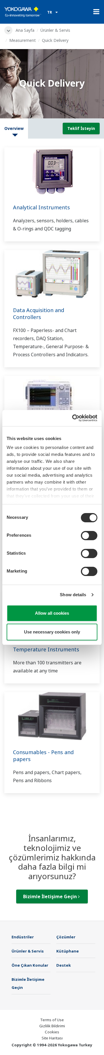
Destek (63, 965)
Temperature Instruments (46, 649)
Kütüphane (67, 951)
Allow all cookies (52, 613)
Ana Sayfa (25, 30)
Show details (73, 594)
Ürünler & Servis (55, 30)
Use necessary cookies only (52, 631)
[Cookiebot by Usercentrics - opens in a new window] (73, 418)
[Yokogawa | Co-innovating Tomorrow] (22, 12)
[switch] (89, 535)
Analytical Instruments (41, 207)
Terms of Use (52, 1019)
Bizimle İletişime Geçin (50, 896)
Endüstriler (23, 937)
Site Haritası (52, 1038)
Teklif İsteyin (81, 128)
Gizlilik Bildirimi (52, 1025)
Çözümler (65, 937)
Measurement (22, 40)
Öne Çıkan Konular (30, 965)
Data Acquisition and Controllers (38, 313)
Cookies (52, 1032)
